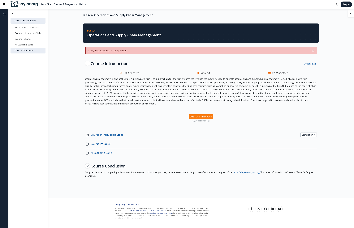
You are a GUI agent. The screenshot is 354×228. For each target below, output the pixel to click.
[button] (336, 4)
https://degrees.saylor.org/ (247, 172)
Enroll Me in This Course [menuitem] (201, 116)
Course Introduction (25, 20)
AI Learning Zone (24, 44)
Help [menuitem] (81, 4)
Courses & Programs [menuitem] (64, 4)
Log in (346, 4)
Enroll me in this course (27, 27)
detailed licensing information (161, 213)
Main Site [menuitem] (46, 4)
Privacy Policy (120, 204)
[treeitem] (28, 33)
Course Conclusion (24, 50)
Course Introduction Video (28, 33)
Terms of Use (133, 204)
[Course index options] (44, 13)
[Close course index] (12, 13)
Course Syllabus (23, 38)
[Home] (4, 14)
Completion (308, 134)
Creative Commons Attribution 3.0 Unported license (147, 211)
